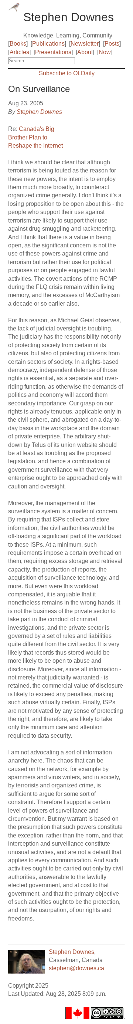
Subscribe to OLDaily (67, 73)
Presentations (53, 52)
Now (105, 52)
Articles (19, 52)
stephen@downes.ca (76, 968)
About (85, 52)
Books (18, 43)
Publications (48, 43)
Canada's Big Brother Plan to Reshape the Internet (35, 137)
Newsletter (85, 43)
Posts (112, 43)
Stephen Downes (39, 112)
